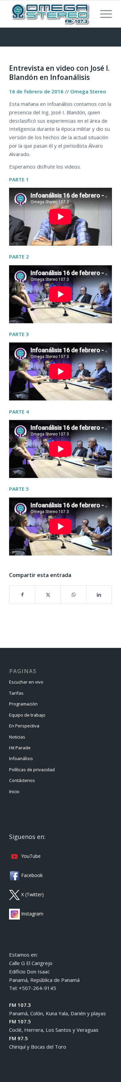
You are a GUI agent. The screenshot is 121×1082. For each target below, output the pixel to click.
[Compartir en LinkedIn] (99, 594)
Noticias (17, 737)
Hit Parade (20, 748)
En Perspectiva (24, 726)
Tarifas (16, 693)
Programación (23, 704)
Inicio (14, 791)
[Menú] (102, 13)
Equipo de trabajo (27, 715)
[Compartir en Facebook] (22, 594)
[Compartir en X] (48, 594)
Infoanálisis (21, 758)
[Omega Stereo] (50, 13)
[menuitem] (102, 13)
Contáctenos (22, 780)
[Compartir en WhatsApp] (73, 594)
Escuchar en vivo (26, 682)
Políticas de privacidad (32, 770)
